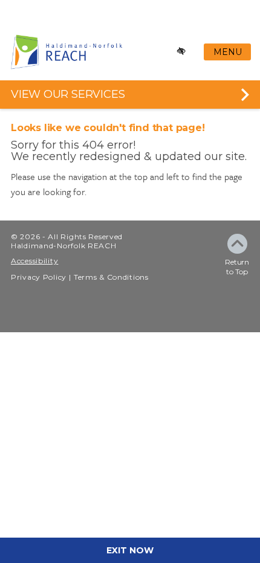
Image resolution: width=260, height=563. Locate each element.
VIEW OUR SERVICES (68, 94)
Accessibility (34, 261)
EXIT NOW (130, 550)
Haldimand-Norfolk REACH (64, 245)
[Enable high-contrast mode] (182, 52)
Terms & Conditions (111, 277)
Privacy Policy (39, 277)
